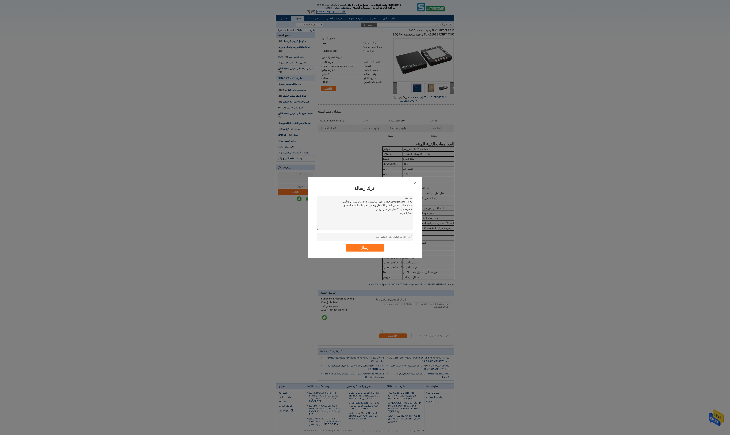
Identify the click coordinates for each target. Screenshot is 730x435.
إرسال (365, 248)
